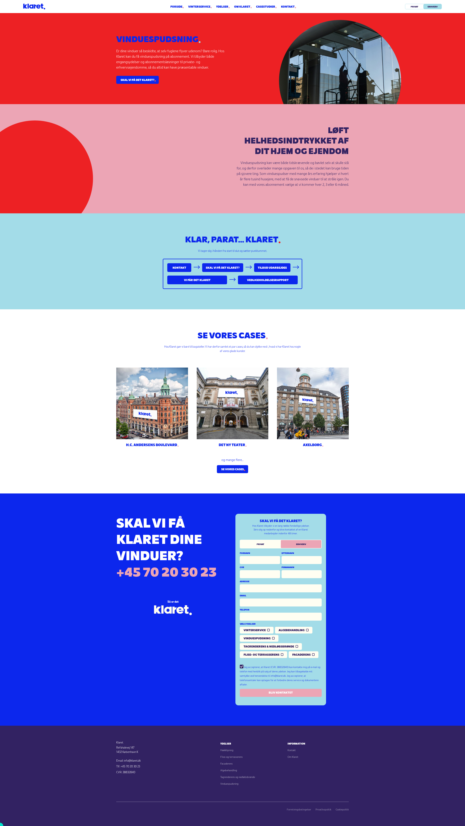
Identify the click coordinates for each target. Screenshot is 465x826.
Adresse (244, 581)
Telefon (244, 609)
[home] (67, 6)
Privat (414, 6)
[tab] (260, 544)
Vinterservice (199, 6)
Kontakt (288, 6)
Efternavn (288, 553)
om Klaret (242, 6)
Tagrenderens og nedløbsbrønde (237, 777)
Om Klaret (293, 757)
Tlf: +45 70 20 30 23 (128, 766)
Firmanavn (288, 567)
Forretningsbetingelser (299, 809)
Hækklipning (226, 750)
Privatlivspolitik (323, 809)
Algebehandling (228, 770)
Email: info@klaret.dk (128, 760)
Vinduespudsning (229, 783)
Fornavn (245, 553)
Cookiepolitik (342, 809)
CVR (242, 567)
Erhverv (433, 6)
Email (243, 595)
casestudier (265, 6)
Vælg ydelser (248, 623)
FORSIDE (176, 6)
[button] (222, 6)
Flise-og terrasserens (231, 757)
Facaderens (226, 763)
